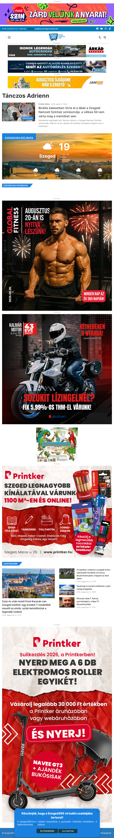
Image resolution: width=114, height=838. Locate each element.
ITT (35, 824)
